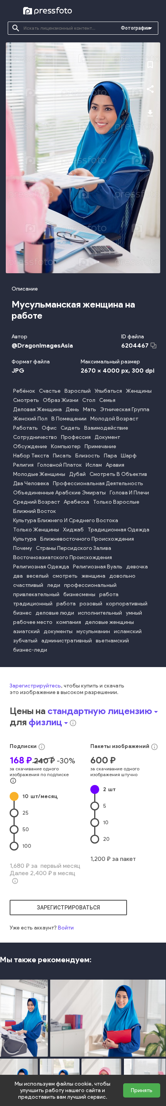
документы (58, 631)
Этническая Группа (124, 409)
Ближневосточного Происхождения (87, 539)
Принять (141, 1090)
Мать (89, 409)
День (72, 409)
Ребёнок (24, 391)
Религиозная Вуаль (97, 566)
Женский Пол (30, 418)
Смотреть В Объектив (118, 474)
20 (106, 839)
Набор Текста (31, 455)
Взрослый (77, 391)
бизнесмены (79, 594)
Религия (23, 465)
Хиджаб (73, 529)
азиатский (26, 631)
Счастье (50, 391)
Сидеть (70, 428)
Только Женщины (36, 529)
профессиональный (90, 585)
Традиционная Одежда (118, 529)
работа (109, 594)
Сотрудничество (35, 437)
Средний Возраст (36, 502)
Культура (24, 539)
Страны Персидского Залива (73, 548)
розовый (91, 603)
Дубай (77, 474)
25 (25, 813)
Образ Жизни (60, 400)
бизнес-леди (30, 650)
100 (26, 846)
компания (68, 622)
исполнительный (100, 613)
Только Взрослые (116, 502)
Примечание (100, 446)
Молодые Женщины (39, 474)
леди (53, 585)
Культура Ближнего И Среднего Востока (65, 520)
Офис (49, 428)
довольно (122, 576)
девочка (137, 566)
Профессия (76, 437)
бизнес (22, 613)
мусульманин (93, 631)
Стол (88, 400)
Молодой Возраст (114, 418)
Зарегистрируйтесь (35, 685)
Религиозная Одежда (41, 566)
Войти (66, 927)
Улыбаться (108, 391)
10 (40, 796)
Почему (22, 548)
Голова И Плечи (129, 492)
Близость (87, 455)
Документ (107, 437)
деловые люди (55, 613)
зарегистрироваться (68, 907)
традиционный (33, 603)
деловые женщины (109, 622)
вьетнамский (112, 640)
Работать (25, 428)
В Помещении (68, 418)
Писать (62, 455)
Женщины (139, 391)
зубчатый (25, 640)
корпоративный (126, 603)
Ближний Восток (34, 511)
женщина (93, 576)
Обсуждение (30, 446)
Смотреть (26, 400)
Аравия (115, 465)
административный (66, 640)
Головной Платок (59, 465)
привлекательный (36, 594)
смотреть (65, 576)
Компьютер (66, 446)
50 (25, 829)
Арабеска (76, 502)
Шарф (129, 455)
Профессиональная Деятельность (98, 483)
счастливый (28, 585)
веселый (38, 576)
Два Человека (31, 483)
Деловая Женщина (37, 409)
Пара (110, 455)
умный (134, 613)
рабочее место (33, 622)
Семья (107, 400)
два (18, 576)
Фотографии (135, 28)
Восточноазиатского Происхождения (62, 557)
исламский (128, 631)
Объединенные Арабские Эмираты (59, 492)
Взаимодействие (106, 428)
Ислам (94, 465)
